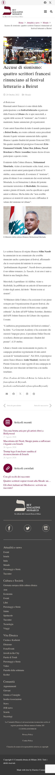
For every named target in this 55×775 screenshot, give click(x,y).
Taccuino (7, 573)
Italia (5, 560)
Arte (5, 589)
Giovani (6, 690)
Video (6, 665)
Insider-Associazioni (12, 699)
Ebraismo (7, 644)
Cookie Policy (27, 740)
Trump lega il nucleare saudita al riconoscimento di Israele (19, 452)
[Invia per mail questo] (6, 394)
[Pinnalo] (33, 394)
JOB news (8, 707)
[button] (3, 2)
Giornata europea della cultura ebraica (20, 585)
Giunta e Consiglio (11, 694)
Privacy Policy (27, 734)
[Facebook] (45, 2)
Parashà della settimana (13, 670)
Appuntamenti (9, 686)
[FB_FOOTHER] (9, 528)
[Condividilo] (13, 394)
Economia (7, 593)
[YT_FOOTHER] (46, 528)
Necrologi (7, 716)
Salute (6, 611)
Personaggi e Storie (12, 569)
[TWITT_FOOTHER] (27, 528)
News (6, 703)
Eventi (6, 552)
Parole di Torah (10, 657)
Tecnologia (8, 624)
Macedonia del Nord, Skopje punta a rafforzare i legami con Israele (26, 442)
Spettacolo (8, 615)
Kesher (6, 674)
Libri (5, 602)
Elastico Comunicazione (42, 769)
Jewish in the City (11, 652)
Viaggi (6, 628)
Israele (6, 556)
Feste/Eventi (8, 648)
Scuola (6, 711)
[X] (50, 2)
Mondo (28, 94)
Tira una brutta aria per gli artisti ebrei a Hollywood (23, 432)
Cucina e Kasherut (11, 639)
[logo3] (13, 11)
